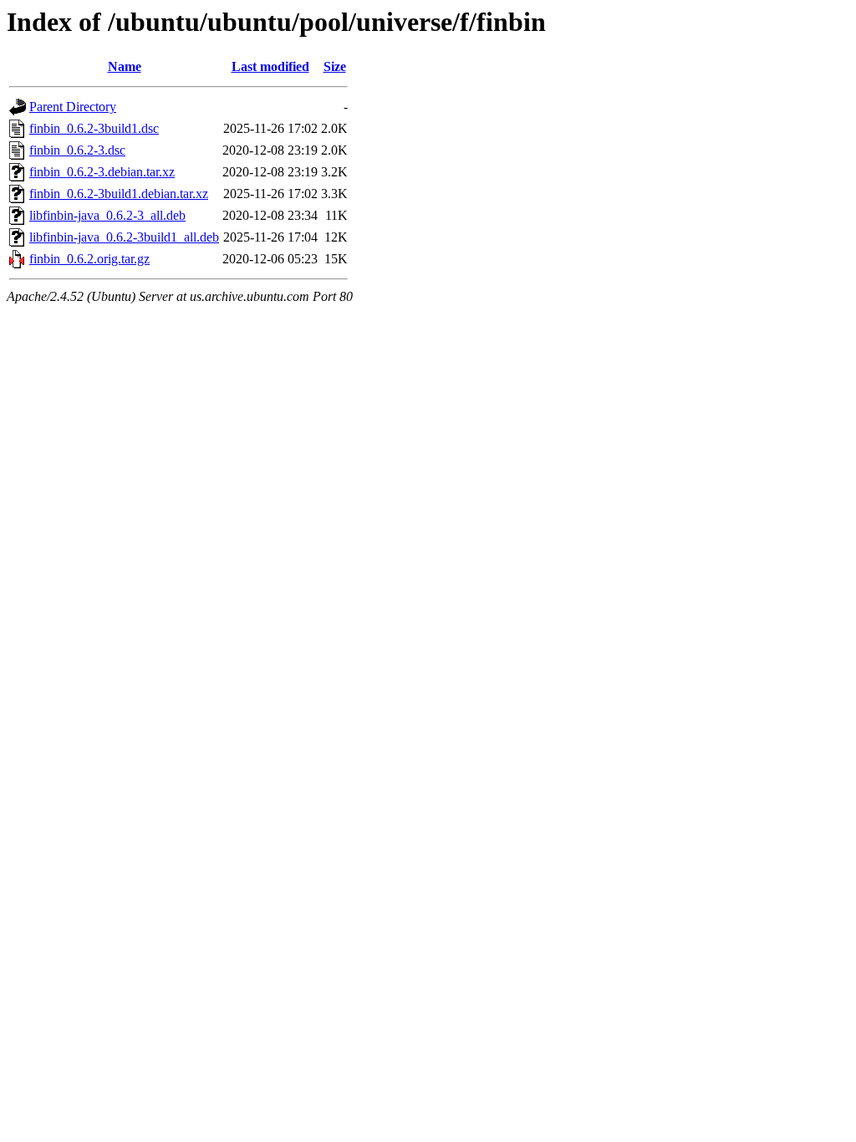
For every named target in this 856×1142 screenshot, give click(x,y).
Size (335, 66)
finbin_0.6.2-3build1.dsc (94, 128)
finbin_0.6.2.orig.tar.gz (89, 259)
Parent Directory (72, 106)
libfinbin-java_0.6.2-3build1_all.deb (124, 237)
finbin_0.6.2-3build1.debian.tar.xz (118, 193)
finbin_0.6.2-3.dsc (77, 150)
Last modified (270, 66)
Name (124, 66)
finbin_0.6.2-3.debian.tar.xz (102, 172)
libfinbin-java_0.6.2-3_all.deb (107, 215)
